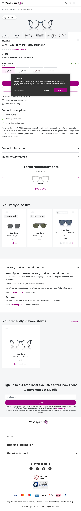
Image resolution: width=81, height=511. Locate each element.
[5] (45, 189)
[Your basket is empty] (78, 3)
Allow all (60, 90)
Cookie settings (67, 502)
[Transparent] (50, 70)
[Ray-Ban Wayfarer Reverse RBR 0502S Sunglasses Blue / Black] (70, 243)
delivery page (17, 292)
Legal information (14, 502)
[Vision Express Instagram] (43, 468)
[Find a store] (70, 3)
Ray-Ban (13, 9)
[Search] (66, 3)
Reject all (46, 90)
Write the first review (19, 49)
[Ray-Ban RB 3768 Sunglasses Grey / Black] (12, 243)
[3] (40, 189)
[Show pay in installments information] (35, 58)
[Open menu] (3, 3)
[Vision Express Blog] (50, 468)
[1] (36, 189)
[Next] (78, 177)
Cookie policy (42, 502)
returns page (17, 305)
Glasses (5, 9)
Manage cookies (19, 90)
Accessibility (54, 502)
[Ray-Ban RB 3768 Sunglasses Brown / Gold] (16, 243)
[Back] (3, 177)
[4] (43, 189)
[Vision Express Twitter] (37, 468)
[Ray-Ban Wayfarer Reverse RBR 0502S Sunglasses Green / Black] (65, 243)
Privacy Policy (60, 409)
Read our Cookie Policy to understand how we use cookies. (39, 84)
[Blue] (8, 70)
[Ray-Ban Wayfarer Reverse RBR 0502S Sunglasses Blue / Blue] (61, 243)
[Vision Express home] (40, 422)
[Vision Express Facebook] (31, 468)
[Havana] (36, 70)
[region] (40, 85)
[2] (38, 189)
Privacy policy (29, 502)
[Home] (14, 3)
